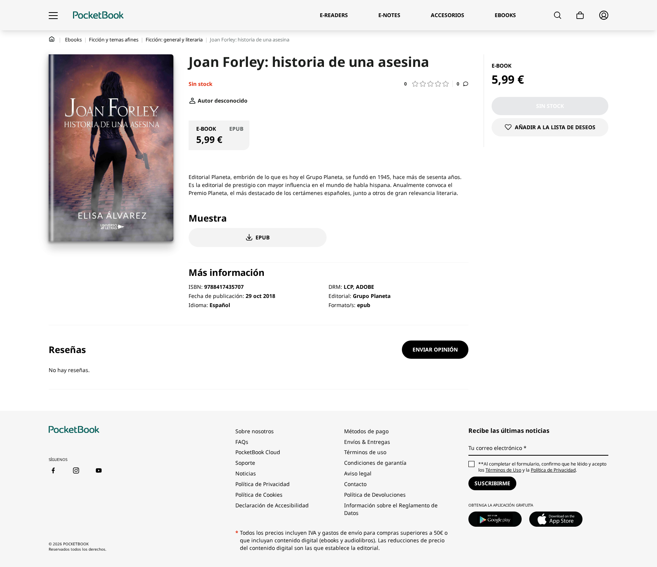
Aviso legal (357, 473)
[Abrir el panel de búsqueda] (557, 15)
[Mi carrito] (580, 15)
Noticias (245, 473)
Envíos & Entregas (367, 441)
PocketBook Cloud (257, 452)
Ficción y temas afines (113, 39)
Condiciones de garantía (375, 462)
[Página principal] (98, 15)
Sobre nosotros (254, 431)
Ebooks (73, 39)
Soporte (245, 462)
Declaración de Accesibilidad (272, 505)
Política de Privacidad (262, 484)
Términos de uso (365, 452)
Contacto (355, 484)
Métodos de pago (366, 431)
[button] (428, 84)
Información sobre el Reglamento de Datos (391, 509)
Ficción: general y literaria (174, 39)
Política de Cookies (258, 494)
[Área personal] (603, 15)
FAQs (241, 441)
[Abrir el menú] (53, 15)
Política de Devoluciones (375, 494)
